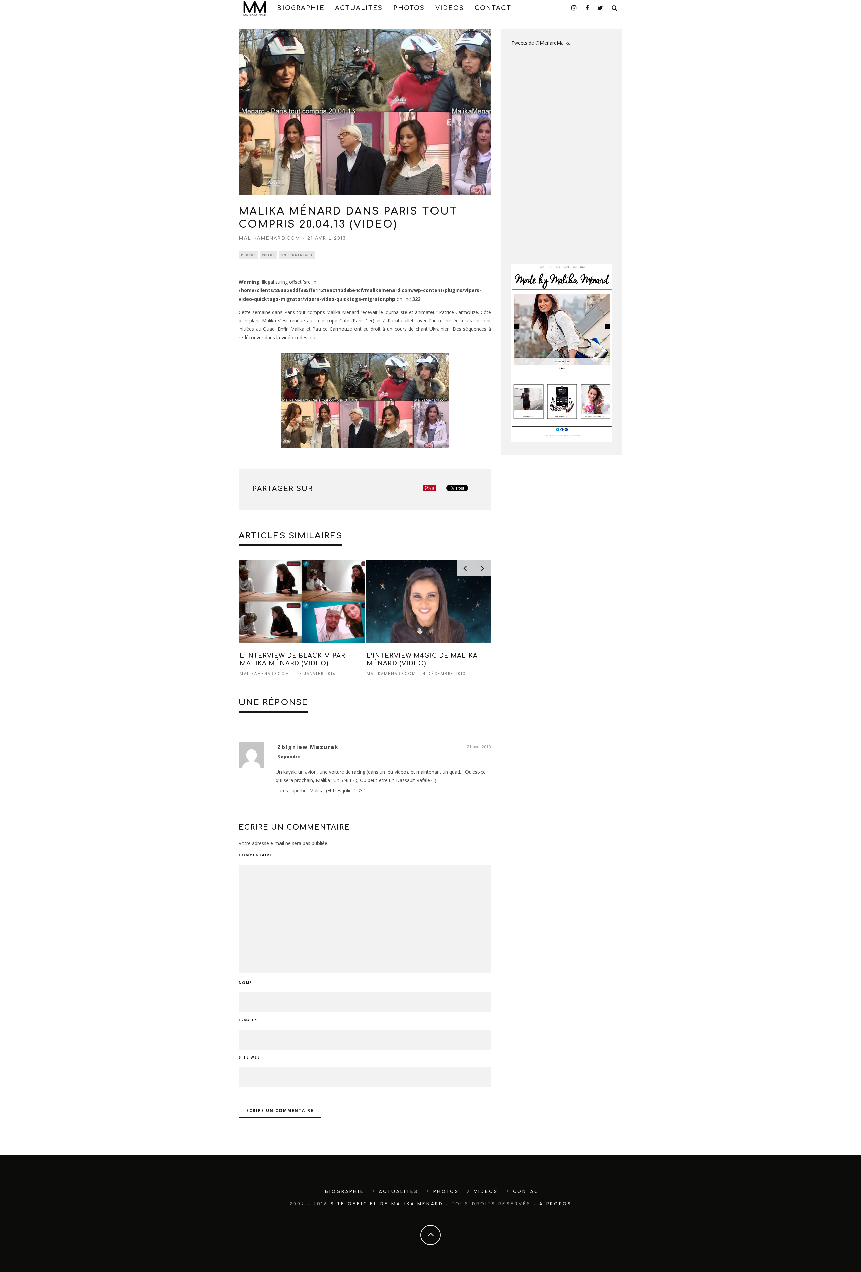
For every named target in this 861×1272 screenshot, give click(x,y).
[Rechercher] (615, 8)
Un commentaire (297, 255)
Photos (248, 255)
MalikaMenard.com (269, 238)
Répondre (289, 756)
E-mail (248, 1020)
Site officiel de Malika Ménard (387, 1204)
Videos (268, 255)
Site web (249, 1057)
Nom (245, 982)
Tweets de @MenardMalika (541, 43)
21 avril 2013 (479, 747)
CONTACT (493, 8)
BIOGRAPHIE (301, 8)
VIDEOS (449, 8)
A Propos (555, 1204)
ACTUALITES (359, 8)
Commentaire (255, 855)
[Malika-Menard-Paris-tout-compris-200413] (365, 401)
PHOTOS (409, 8)
